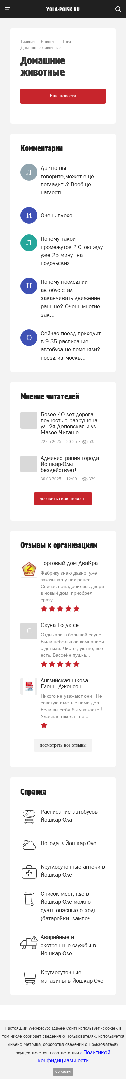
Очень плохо (56, 215)
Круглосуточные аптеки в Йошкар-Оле (73, 870)
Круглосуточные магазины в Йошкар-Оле (72, 976)
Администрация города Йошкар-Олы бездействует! (70, 464)
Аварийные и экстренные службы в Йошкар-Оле (68, 945)
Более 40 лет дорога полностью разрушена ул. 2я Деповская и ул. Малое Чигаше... (69, 423)
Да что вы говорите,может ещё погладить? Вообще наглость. (67, 180)
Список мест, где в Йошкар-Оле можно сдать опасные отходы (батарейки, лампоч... (69, 906)
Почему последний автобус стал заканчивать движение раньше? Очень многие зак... (70, 298)
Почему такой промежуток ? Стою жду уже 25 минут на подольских (72, 250)
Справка (33, 792)
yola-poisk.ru (63, 9)
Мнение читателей (49, 397)
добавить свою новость (63, 498)
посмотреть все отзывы (63, 745)
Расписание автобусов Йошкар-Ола (69, 815)
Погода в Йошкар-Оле (68, 843)
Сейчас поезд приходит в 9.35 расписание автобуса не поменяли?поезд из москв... (71, 345)
